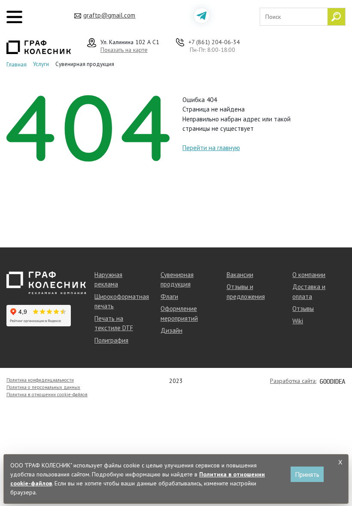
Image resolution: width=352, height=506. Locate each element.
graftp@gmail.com (109, 15)
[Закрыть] (340, 462)
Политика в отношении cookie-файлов (47, 395)
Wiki (297, 321)
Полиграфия (111, 340)
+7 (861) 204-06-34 (214, 42)
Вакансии (240, 275)
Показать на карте (124, 50)
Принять (307, 474)
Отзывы (303, 308)
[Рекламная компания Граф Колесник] (38, 46)
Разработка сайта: (293, 381)
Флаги (169, 296)
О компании (308, 275)
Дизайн (171, 330)
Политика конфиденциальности (40, 380)
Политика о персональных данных (43, 387)
